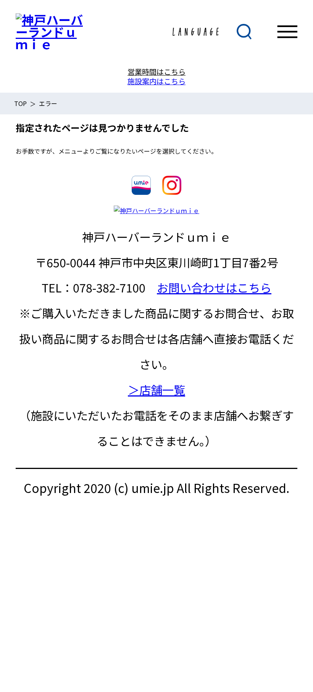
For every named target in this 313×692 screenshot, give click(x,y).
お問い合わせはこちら (214, 287)
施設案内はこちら (156, 81)
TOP (20, 103)
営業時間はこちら (156, 71)
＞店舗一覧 (156, 389)
